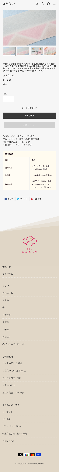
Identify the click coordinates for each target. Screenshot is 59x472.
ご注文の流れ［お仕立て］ (14, 370)
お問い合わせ (29, 125)
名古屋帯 (6, 315)
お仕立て (6, 337)
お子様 (5, 329)
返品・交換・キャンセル (13, 393)
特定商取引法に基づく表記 (14, 434)
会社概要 (6, 419)
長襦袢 (5, 322)
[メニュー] (54, 4)
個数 (5, 94)
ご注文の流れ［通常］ (12, 363)
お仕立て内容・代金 (11, 378)
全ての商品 (7, 274)
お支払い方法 (8, 385)
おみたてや (10, 3)
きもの (5, 300)
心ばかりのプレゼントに (13, 344)
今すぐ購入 (29, 115)
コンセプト (7, 412)
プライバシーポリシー (12, 426)
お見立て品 (7, 293)
